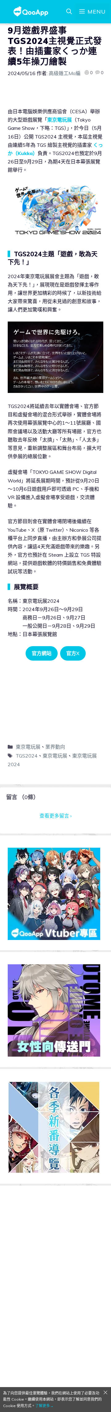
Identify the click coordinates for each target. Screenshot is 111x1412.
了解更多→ (44, 1405)
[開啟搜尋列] (69, 12)
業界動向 (55, 747)
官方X (73, 653)
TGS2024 (27, 756)
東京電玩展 (59, 120)
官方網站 (41, 653)
